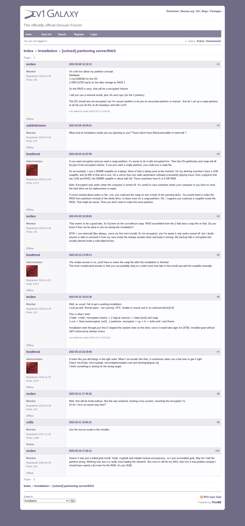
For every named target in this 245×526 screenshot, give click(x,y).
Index (28, 34)
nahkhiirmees (36, 125)
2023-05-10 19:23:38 (80, 296)
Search (62, 34)
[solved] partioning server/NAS (89, 51)
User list (46, 34)
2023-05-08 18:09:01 (80, 125)
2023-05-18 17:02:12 (80, 450)
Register (79, 34)
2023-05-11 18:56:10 (80, 422)
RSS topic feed (212, 497)
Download (172, 11)
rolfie (29, 422)
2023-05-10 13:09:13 (80, 255)
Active (200, 41)
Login (93, 34)
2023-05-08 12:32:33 (80, 64)
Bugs (205, 11)
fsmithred (33, 154)
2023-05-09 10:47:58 (80, 154)
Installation (47, 51)
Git (198, 11)
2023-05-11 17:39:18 (80, 393)
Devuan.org (187, 11)
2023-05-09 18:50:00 (80, 216)
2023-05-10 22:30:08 (80, 351)
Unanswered (213, 41)
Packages (215, 11)
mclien (31, 64)
